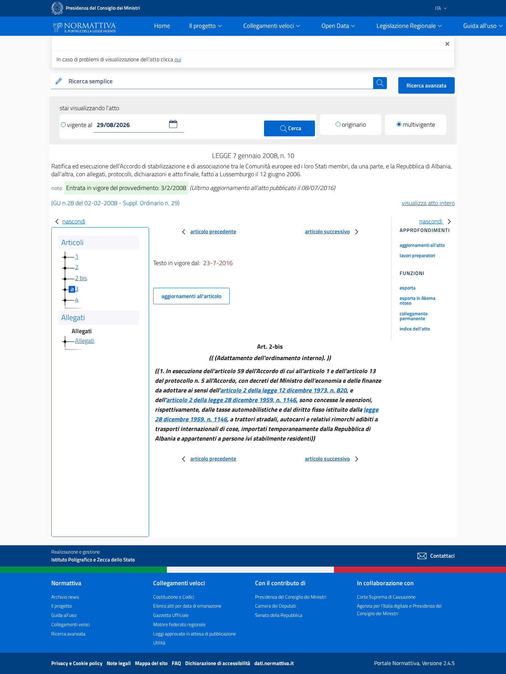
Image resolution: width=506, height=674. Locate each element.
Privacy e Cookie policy (77, 663)
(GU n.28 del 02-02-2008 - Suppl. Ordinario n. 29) (115, 203)
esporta (407, 287)
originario (354, 124)
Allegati (84, 340)
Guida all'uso (63, 615)
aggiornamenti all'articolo (191, 296)
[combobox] (219, 81)
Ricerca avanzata (426, 85)
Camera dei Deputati (275, 605)
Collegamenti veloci (70, 624)
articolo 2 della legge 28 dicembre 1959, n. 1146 (231, 399)
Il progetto (61, 605)
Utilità (159, 642)
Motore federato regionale (179, 624)
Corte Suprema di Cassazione (386, 596)
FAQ (177, 663)
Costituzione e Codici (173, 596)
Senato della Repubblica (278, 615)
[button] (173, 124)
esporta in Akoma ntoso (417, 300)
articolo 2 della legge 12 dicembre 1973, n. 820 (283, 390)
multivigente (419, 124)
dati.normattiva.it (274, 663)
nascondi (73, 221)
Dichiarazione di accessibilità (218, 663)
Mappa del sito (152, 663)
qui (178, 59)
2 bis (81, 278)
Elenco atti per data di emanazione (187, 605)
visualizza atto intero (428, 203)
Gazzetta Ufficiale (171, 615)
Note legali (119, 663)
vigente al (80, 124)
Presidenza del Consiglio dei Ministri (290, 596)
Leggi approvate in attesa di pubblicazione (194, 633)
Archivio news (65, 596)
